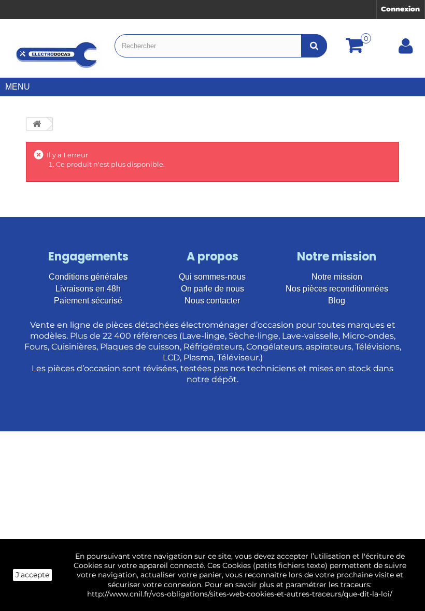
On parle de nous (212, 288)
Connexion (400, 9)
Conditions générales (88, 276)
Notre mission (336, 276)
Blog (336, 300)
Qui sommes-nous (212, 276)
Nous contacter (212, 300)
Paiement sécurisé (88, 300)
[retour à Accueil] (37, 124)
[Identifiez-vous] (406, 50)
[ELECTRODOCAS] (57, 55)
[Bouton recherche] (314, 45)
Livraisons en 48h (88, 288)
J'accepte (32, 574)
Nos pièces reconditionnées (337, 288)
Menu (17, 86)
